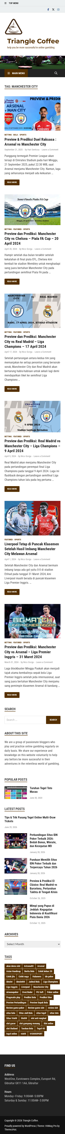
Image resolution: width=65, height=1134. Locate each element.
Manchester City (40, 987)
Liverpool (25, 987)
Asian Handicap (13, 971)
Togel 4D (41, 1028)
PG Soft (39, 992)
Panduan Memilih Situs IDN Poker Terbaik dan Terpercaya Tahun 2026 (43, 863)
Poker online (52, 992)
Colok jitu (10, 976)
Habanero (36, 976)
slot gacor (11, 1023)
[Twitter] (53, 9)
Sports (23, 135)
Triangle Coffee (33, 41)
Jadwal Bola (34, 981)
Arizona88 (29, 966)
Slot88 (24, 1018)
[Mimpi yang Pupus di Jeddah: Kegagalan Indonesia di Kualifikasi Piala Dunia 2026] (16, 906)
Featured (17, 229)
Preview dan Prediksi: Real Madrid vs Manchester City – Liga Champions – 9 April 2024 (32, 446)
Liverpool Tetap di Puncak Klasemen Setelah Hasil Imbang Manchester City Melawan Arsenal (32, 549)
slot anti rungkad (38, 1018)
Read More (11, 182)
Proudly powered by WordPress (20, 1125)
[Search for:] (32, 720)
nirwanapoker (12, 992)
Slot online (48, 1023)
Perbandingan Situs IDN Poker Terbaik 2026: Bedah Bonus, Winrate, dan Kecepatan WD (44, 840)
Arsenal (40, 966)
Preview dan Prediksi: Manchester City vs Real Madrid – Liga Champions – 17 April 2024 (30, 341)
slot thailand (12, 1028)
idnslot (9, 981)
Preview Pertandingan (16, 1002)
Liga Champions (50, 981)
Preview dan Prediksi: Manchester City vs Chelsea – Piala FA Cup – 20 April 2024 (31, 239)
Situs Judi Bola (25, 1013)
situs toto (54, 1013)
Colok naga (24, 976)
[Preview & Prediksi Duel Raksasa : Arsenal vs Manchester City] (32, 114)
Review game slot (36, 1007)
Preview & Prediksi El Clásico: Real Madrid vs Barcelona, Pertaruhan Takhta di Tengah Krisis (43, 886)
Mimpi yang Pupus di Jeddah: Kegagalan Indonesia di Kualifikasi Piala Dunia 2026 (43, 911)
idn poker (49, 976)
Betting (8, 135)
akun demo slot (13, 966)
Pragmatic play (13, 997)
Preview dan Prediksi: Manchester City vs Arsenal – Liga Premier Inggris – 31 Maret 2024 (30, 652)
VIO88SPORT (36, 1033)
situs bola (10, 1013)
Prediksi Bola (30, 997)
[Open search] (56, 73)
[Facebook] (48, 9)
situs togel (41, 1013)
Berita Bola (29, 971)
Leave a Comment (50, 149)
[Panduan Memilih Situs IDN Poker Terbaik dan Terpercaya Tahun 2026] (16, 860)
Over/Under (27, 992)
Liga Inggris (12, 987)
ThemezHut (10, 1129)
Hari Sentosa (33, 149)
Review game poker (15, 1007)
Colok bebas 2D (45, 971)
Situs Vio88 (11, 1018)
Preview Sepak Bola (39, 1002)
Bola (15, 135)
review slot (53, 1007)
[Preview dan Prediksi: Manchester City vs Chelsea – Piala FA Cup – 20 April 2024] (32, 210)
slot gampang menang (29, 1023)
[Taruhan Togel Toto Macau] (16, 788)
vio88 (23, 1033)
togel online (11, 1033)
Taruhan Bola (27, 1028)
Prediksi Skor (46, 997)
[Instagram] (58, 9)
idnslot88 (20, 981)
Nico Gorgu (27, 249)
